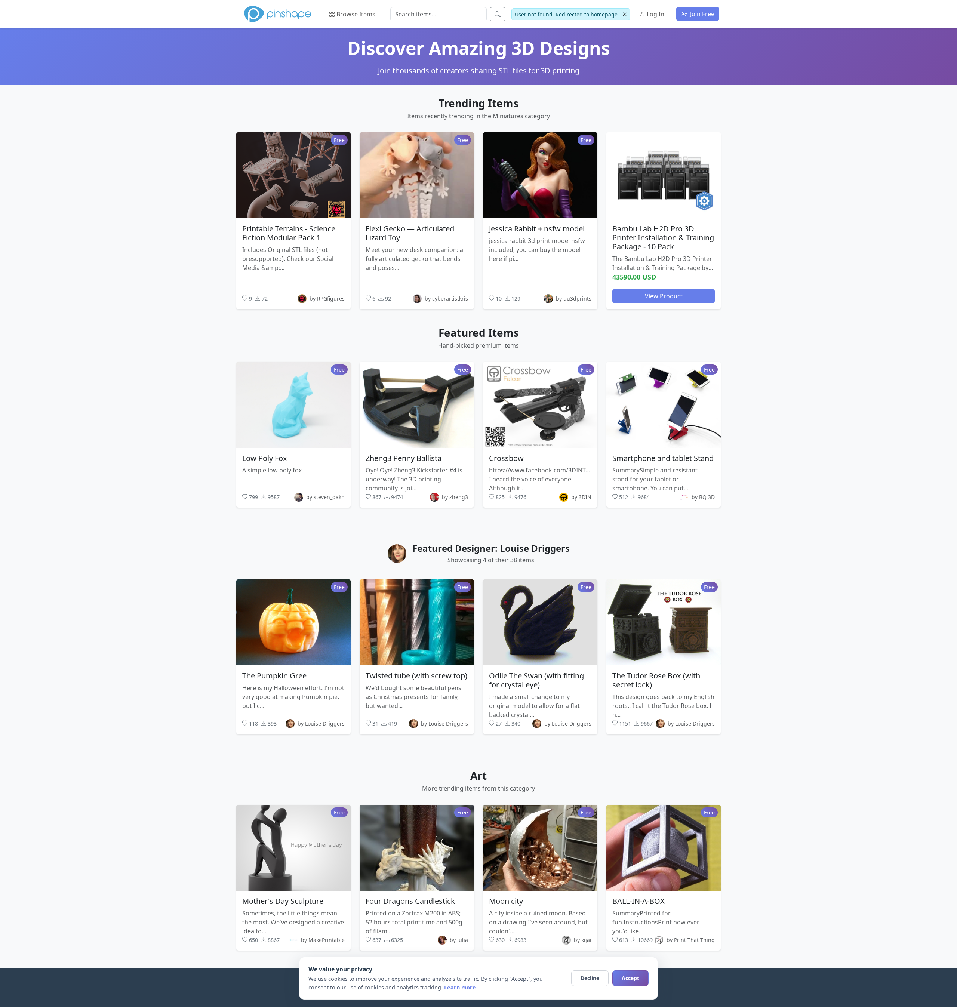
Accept (630, 978)
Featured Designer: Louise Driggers (491, 548)
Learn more (460, 987)
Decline (590, 978)
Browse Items (355, 14)
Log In (654, 14)
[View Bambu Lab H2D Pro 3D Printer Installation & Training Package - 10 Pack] (663, 175)
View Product (664, 296)
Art (478, 776)
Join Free (701, 14)
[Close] (624, 14)
